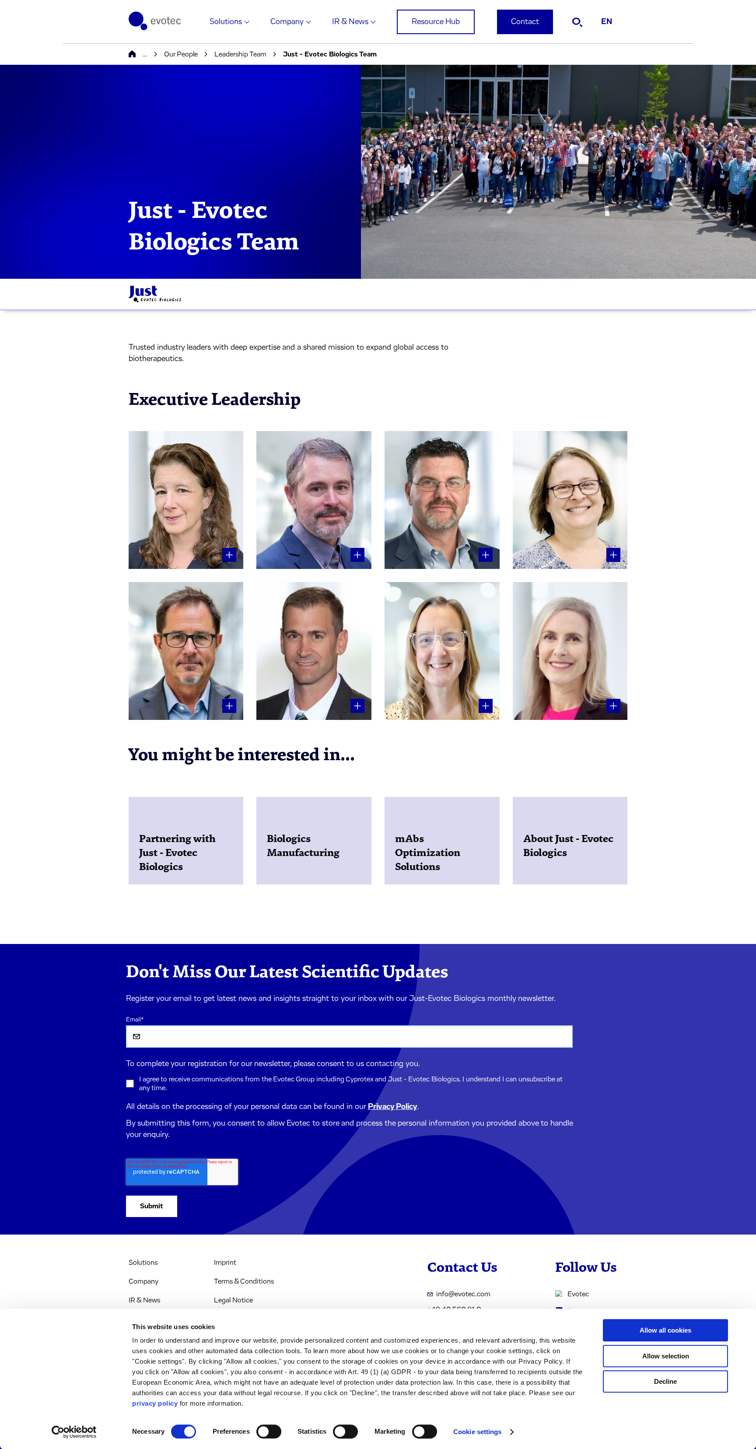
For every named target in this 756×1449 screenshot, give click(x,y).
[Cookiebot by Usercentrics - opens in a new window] (74, 1431)
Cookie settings (477, 1431)
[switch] (268, 1431)
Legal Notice (233, 1300)
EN (606, 22)
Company (287, 22)
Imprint (225, 1262)
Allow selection (665, 1356)
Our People (181, 54)
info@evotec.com (463, 1294)
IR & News (350, 22)
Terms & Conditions (244, 1281)
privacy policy (155, 1403)
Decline (665, 1381)
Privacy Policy (392, 1107)
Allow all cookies (665, 1330)
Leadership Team (240, 54)
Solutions (226, 22)
